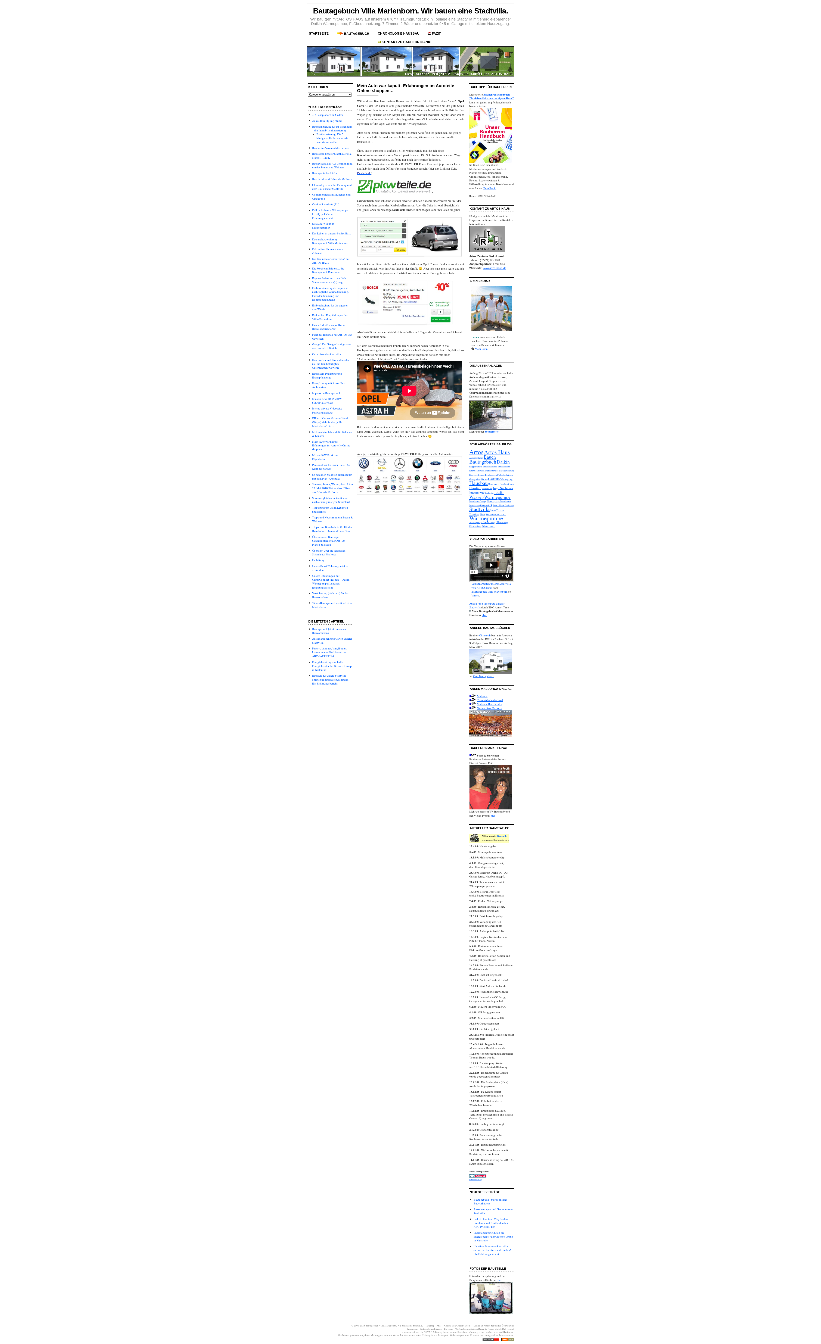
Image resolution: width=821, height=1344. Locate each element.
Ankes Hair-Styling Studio (327, 121)
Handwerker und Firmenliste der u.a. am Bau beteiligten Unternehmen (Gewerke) (330, 363)
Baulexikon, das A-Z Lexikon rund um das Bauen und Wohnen (332, 165)
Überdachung (502, 522)
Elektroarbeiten (490, 466)
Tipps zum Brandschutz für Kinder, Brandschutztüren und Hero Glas (332, 529)
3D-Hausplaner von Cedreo (328, 115)
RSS (439, 1325)
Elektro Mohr (504, 466)
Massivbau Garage (477, 501)
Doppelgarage (475, 466)
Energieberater (491, 470)
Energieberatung (506, 470)
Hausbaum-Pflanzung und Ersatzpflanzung (327, 375)
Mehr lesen (481, 349)
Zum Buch (489, 188)
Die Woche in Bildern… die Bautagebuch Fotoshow (328, 270)
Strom (493, 510)
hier (484, 615)
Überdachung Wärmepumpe (482, 526)
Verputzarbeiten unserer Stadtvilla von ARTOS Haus (491, 585)
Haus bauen (493, 484)
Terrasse (500, 510)
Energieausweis (476, 470)
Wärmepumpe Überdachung (482, 522)
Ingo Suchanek (503, 488)
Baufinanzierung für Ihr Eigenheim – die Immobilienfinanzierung (332, 128)
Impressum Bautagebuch (326, 393)
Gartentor (494, 478)
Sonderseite (492, 431)
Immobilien (487, 488)
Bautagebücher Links (324, 173)
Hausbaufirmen (507, 484)
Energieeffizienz (476, 474)
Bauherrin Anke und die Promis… (331, 148)
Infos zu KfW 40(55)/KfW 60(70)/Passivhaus (327, 401)
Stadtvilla (479, 508)
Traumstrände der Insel (490, 700)
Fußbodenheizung (505, 474)
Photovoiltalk (486, 505)
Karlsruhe (489, 493)
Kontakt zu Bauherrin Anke (407, 42)
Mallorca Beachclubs (489, 704)
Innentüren (476, 492)
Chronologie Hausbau (398, 33)
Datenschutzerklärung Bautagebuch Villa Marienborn (330, 241)
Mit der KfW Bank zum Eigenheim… (325, 457)
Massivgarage (493, 501)
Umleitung (318, 560)
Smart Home (499, 505)
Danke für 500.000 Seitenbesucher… (323, 226)
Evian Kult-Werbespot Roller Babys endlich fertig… (329, 327)
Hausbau (478, 482)
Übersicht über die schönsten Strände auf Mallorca (329, 552)
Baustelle (502, 836)
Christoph (485, 635)
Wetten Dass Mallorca (489, 708)
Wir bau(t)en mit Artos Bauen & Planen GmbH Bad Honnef (484, 1328)
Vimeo (475, 595)
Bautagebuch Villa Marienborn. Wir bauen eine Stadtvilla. (410, 10)
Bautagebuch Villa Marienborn (489, 591)
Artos (476, 452)
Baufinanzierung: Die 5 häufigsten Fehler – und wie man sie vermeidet (332, 138)
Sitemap (430, 1325)
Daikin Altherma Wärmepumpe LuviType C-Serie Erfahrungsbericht (330, 214)
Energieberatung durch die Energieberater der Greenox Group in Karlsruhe (332, 666)
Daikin (503, 462)
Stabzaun (509, 505)
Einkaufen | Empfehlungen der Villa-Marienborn (329, 317)
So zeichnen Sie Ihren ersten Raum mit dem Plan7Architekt (332, 476)
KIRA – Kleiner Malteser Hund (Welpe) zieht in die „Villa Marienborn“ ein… (330, 422)
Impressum (413, 1328)
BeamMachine (475, 1179)
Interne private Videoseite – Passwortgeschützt (328, 410)
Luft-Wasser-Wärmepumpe (490, 494)
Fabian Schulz (491, 1325)
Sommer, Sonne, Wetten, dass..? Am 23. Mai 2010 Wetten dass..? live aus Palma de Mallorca (332, 488)
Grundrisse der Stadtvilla (326, 354)
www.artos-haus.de (494, 268)
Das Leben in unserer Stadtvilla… (331, 233)
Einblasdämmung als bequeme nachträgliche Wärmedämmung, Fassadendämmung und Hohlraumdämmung (330, 294)
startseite (319, 33)
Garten (484, 479)
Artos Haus (497, 452)
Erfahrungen (491, 474)
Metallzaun (474, 505)
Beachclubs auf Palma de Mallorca (332, 179)
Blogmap (448, 1328)
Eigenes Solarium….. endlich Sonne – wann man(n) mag (329, 280)
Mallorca (482, 696)
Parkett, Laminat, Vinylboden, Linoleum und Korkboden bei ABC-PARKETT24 (329, 652)
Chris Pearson (463, 1325)
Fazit (436, 33)
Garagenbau (474, 479)
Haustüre (475, 488)
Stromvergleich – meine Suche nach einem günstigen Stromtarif (331, 500)
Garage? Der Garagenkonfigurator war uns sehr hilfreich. (331, 346)
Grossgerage (507, 479)
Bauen (490, 457)
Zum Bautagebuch (483, 676)
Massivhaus (505, 501)
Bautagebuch (356, 33)
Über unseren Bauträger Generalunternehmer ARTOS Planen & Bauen (328, 540)
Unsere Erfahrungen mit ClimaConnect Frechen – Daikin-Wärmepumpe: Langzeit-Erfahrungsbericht (331, 581)
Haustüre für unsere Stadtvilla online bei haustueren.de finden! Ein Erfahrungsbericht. (330, 679)
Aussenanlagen (476, 457)
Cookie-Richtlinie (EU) (325, 204)
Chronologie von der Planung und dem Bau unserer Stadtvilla (332, 187)
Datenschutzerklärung (431, 1328)
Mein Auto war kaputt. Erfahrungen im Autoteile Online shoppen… (331, 445)
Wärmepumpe (486, 518)
